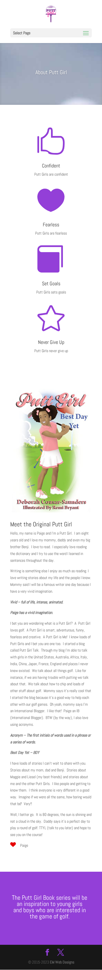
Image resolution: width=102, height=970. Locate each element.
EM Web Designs (62, 962)
